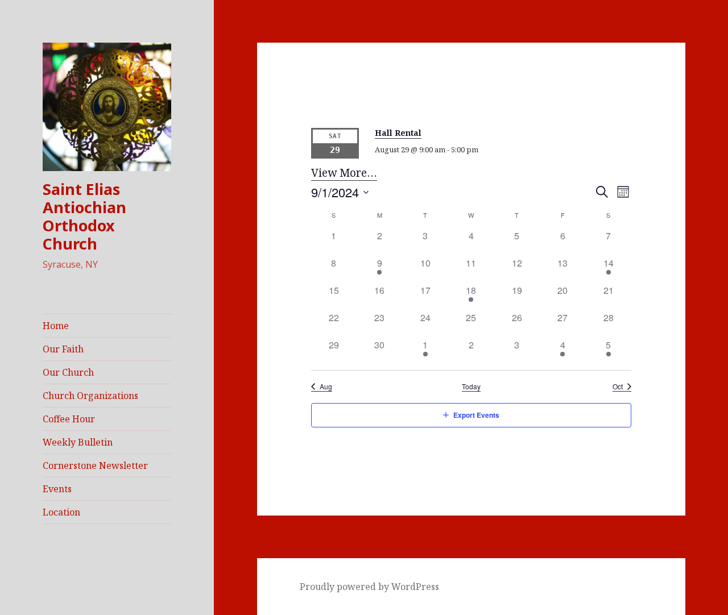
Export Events (476, 415)
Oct (618, 386)
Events (57, 489)
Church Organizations (90, 395)
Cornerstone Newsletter (95, 465)
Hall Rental (398, 132)
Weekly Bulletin (78, 442)
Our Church (68, 372)
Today (471, 386)
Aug (326, 386)
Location (61, 512)
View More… (344, 172)
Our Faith (63, 349)
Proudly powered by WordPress (369, 586)
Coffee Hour (69, 419)
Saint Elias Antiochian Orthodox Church (84, 216)
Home (56, 325)
